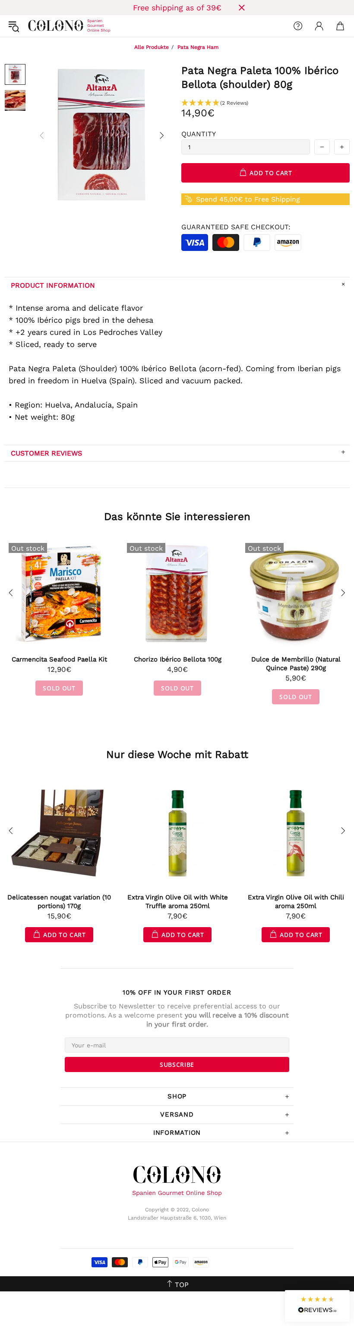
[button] (265, 103)
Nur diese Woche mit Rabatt (177, 754)
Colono (35, 26)
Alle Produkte (151, 47)
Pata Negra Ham (197, 47)
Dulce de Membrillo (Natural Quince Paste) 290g (296, 663)
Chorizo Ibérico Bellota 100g (177, 659)
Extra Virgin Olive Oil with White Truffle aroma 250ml (177, 901)
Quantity (198, 134)
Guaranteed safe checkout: (236, 227)
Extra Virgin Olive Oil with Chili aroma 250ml (296, 901)
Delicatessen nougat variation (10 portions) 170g (59, 901)
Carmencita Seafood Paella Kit (59, 659)
